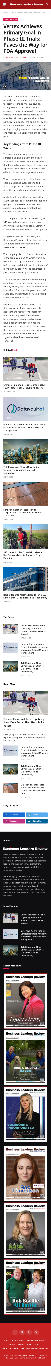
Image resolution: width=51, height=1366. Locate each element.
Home (5, 12)
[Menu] (4, 4)
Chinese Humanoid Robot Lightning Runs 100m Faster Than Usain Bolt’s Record (25, 386)
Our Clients (18, 1341)
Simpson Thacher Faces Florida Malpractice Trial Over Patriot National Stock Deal (23, 512)
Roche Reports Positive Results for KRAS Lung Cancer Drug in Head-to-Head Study (25, 596)
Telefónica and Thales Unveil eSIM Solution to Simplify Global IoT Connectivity (21, 470)
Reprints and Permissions (34, 1348)
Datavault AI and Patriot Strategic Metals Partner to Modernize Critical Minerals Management (25, 427)
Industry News (10, 19)
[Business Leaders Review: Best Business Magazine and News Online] (26, 4)
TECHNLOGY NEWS (35, 1341)
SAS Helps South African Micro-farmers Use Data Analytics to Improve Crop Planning (24, 555)
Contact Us (33, 1345)
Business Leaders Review (16, 57)
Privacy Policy (10, 1348)
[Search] (46, 4)
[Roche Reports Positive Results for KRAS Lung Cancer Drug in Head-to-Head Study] (25, 579)
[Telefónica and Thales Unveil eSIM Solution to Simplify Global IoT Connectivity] (25, 451)
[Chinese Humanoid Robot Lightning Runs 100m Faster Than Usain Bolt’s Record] (25, 369)
